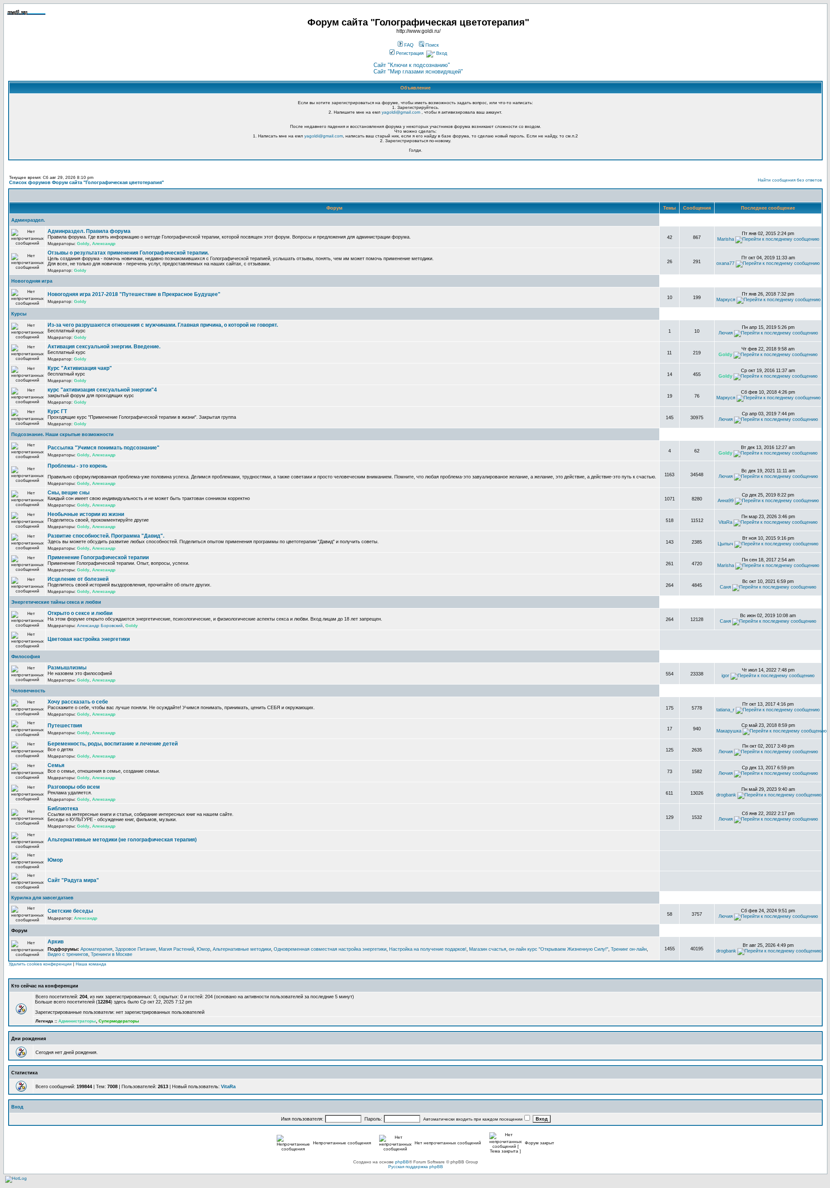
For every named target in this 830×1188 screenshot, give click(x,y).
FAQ (408, 45)
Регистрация (409, 53)
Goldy (83, 243)
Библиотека (63, 809)
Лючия (725, 332)
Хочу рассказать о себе (78, 702)
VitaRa (725, 522)
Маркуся (725, 299)
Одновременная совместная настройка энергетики (330, 949)
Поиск (431, 45)
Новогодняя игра (31, 280)
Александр (103, 243)
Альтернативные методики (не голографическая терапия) (122, 840)
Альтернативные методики (242, 949)
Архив (56, 942)
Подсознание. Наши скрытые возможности (62, 434)
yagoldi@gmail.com (401, 112)
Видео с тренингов (68, 954)
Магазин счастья (487, 949)
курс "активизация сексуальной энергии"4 (102, 390)
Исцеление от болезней (78, 579)
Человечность (28, 690)
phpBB (402, 1161)
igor (725, 675)
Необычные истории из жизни (86, 514)
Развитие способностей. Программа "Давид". (106, 536)
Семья (56, 765)
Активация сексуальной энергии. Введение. (104, 347)
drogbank (726, 794)
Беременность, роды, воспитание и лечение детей (113, 744)
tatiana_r (725, 709)
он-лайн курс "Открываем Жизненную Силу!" (558, 949)
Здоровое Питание (135, 949)
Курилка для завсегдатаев (42, 897)
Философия (25, 656)
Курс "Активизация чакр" (80, 368)
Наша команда (91, 964)
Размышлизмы (67, 668)
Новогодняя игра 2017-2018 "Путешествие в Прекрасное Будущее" (134, 294)
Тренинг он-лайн (629, 949)
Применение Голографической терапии (98, 557)
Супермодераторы (119, 1021)
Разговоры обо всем (74, 787)
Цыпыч (725, 543)
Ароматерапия (96, 949)
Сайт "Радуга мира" (73, 880)
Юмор (55, 860)
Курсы (18, 313)
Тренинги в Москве (111, 954)
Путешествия (65, 726)
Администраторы (77, 1021)
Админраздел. (28, 220)
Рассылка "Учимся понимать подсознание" (104, 448)
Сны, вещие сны (68, 493)
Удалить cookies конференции (40, 964)
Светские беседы (70, 911)
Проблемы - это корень (77, 466)
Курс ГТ (57, 411)
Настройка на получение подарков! (427, 949)
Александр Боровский (100, 625)
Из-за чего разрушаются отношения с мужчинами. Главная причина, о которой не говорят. (163, 325)
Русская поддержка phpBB (415, 1166)
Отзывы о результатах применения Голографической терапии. (128, 253)
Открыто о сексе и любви (80, 613)
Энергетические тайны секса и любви (56, 602)
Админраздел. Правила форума (89, 231)
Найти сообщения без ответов (790, 180)
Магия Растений (176, 949)
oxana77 (725, 263)
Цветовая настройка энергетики (89, 639)
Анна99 (726, 500)
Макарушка (728, 730)
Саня (725, 586)
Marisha (725, 239)
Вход (441, 53)
